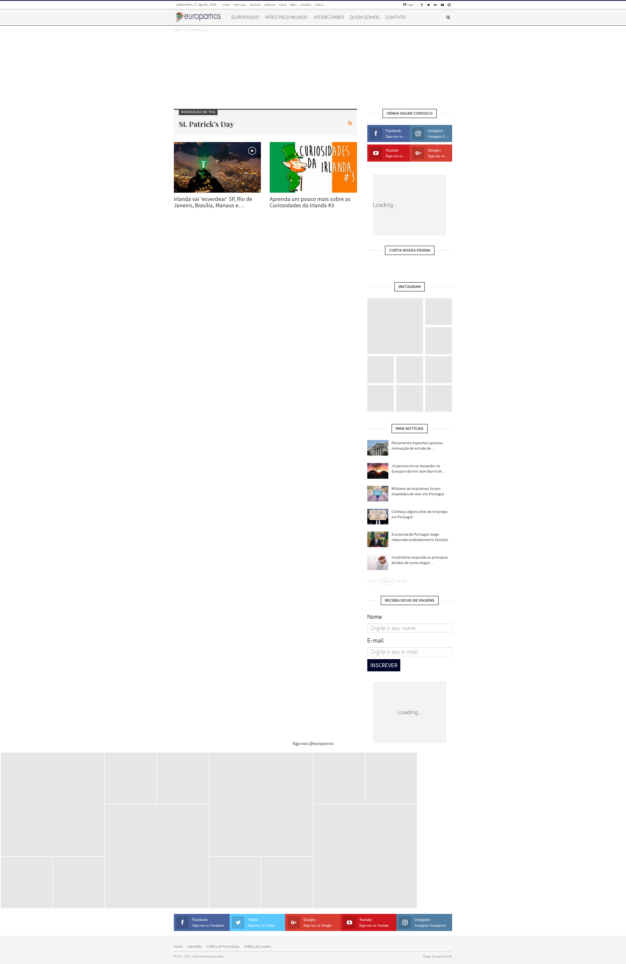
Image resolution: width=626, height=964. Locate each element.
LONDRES (305, 5)
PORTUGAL (240, 5)
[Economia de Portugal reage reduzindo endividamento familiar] (377, 539)
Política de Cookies (257, 946)
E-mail (375, 640)
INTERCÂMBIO (328, 17)
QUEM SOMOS (365, 17)
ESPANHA (269, 5)
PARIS (293, 5)
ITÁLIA (282, 5)
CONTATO (395, 17)
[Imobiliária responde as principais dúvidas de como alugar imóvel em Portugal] (377, 562)
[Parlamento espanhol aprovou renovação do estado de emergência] (377, 448)
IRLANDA (255, 5)
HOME (226, 5)
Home (178, 946)
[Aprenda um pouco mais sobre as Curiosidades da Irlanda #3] (313, 167)
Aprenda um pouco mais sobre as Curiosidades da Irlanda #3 (310, 202)
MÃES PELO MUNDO (286, 17)
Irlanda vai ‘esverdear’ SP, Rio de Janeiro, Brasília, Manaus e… (213, 202)
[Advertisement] (313, 69)
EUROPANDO (245, 17)
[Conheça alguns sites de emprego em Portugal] (377, 516)
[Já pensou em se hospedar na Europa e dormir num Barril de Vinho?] (377, 471)
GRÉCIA (319, 5)
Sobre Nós (194, 946)
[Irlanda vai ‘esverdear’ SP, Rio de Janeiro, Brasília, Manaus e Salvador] (217, 167)
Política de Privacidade (223, 946)
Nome (374, 617)
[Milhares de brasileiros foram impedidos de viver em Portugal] (377, 493)
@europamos (321, 743)
